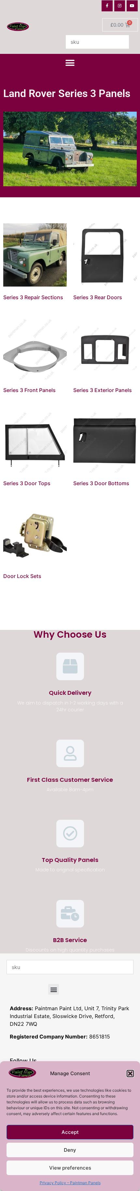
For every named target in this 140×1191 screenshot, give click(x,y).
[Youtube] (132, 5)
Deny (70, 1150)
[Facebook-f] (107, 5)
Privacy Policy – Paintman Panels (70, 1182)
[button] (130, 1073)
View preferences (70, 1168)
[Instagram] (119, 5)
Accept (70, 1132)
